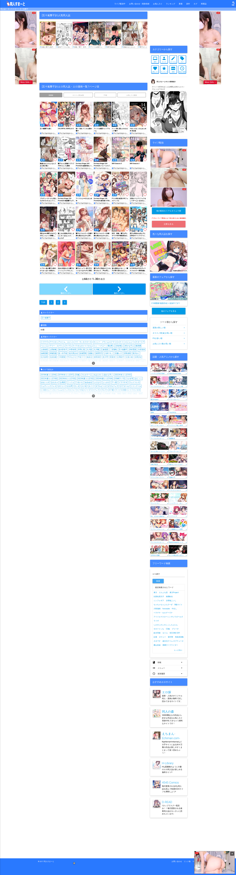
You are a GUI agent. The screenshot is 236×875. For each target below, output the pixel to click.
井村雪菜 (132, 349)
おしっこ (138, 378)
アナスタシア (55, 342)
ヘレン (43, 346)
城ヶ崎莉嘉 (103, 361)
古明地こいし (171, 600)
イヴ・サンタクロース (82, 342)
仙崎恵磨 (44, 353)
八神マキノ (108, 353)
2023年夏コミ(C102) (86, 378)
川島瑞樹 (157, 609)
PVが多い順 (169, 338)
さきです (157, 641)
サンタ (76, 386)
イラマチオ (123, 382)
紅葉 (155, 637)
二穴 (88, 394)
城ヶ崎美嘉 (92, 361)
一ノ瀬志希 (108, 346)
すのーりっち (159, 629)
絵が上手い (108, 375)
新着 (181, 4)
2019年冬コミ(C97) (66, 375)
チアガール (124, 386)
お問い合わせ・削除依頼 (139, 4)
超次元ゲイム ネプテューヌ (173, 641)
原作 (188, 4)
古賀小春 (129, 357)
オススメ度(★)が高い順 (169, 333)
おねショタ (45, 382)
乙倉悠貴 (104, 349)
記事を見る (169, 224)
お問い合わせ (178, 861)
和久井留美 (54, 361)
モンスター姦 (46, 394)
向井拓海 (44, 361)
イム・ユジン (67, 342)
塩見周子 (120, 361)
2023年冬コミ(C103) (67, 378)
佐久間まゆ (73, 353)
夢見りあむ (140, 361)
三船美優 (137, 346)
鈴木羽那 (157, 633)
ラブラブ (56, 394)
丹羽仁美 (81, 349)
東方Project (174, 592)
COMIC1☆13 (119, 378)
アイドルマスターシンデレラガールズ (168, 617)
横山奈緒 (157, 645)
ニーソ (50, 390)
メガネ (137, 390)
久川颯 (96, 349)
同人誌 (3, 9)
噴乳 (124, 394)
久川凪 (89, 349)
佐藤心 (91, 353)
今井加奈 (141, 349)
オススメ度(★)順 (78, 95)
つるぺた (79, 382)
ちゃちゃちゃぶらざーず (163, 604)
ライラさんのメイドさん (82, 346)
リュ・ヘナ (97, 346)
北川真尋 (44, 357)
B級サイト (178, 604)
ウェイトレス (134, 382)
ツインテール (136, 386)
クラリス (114, 342)
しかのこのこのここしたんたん (166, 625)
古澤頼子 (120, 357)
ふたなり (97, 382)
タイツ (91, 386)
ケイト (122, 342)
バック (66, 390)
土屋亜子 (83, 361)
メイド (130, 390)
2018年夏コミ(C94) (48, 375)
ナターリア (140, 342)
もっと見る (178, 650)
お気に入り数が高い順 (169, 343)
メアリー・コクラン (55, 346)
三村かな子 (127, 346)
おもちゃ (54, 382)
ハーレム (58, 390)
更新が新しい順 (169, 327)
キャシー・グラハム (101, 342)
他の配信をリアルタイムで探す (168, 212)
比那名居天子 (159, 596)
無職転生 (169, 596)
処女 (94, 394)
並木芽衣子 (63, 349)
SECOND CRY (175, 633)
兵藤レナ (118, 353)
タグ (195, 4)
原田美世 (97, 357)
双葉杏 (112, 357)
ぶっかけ (106, 382)
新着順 (51, 95)
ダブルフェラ (113, 386)
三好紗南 (118, 346)
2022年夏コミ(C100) (49, 378)
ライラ (68, 346)
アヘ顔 (114, 382)
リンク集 (188, 861)
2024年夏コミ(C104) (104, 378)
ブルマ (103, 390)
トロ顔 (43, 390)
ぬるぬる (88, 382)
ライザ (156, 621)
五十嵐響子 (24, 9)
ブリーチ (175, 629)
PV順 (105, 95)
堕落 (130, 394)
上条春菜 (44, 349)
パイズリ (88, 390)
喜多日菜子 (64, 361)
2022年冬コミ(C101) (123, 375)
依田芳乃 (99, 353)
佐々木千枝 (63, 353)
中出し (77, 394)
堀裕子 (112, 361)
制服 (99, 394)
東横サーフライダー (170, 645)
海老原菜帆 (179, 637)
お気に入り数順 (131, 95)
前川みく (136, 353)
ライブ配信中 (119, 4)
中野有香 (72, 349)
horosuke (166, 609)
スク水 (84, 386)
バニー (73, 390)
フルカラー (85, 375)
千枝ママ (81, 357)
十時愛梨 (62, 357)
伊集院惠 (53, 353)
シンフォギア (159, 600)
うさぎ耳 (129, 378)
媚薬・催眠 (137, 394)
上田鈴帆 (53, 349)
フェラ (96, 390)
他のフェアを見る (168, 311)
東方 (155, 592)
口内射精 (106, 394)
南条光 (89, 357)
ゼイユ (165, 633)
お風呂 (62, 382)
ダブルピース (101, 386)
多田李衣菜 (130, 361)
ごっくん (70, 382)
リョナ (64, 394)
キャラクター (12, 9)
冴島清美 (127, 353)
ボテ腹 (111, 390)
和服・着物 (116, 394)
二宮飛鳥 (113, 349)
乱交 (83, 394)
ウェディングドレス (48, 386)
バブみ (80, 390)
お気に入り (157, 4)
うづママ (44, 342)
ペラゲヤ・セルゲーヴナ (163, 613)
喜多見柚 (74, 361)
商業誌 (203, 4)
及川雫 (105, 357)
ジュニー (130, 342)
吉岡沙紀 (138, 357)
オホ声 (69, 386)
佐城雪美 (83, 353)
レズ (71, 394)
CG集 (77, 375)
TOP (43, 302)
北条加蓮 (53, 357)
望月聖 (170, 637)
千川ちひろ (71, 357)
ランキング (170, 4)
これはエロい (97, 375)
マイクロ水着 (121, 390)
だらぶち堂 (163, 592)
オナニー (61, 386)
